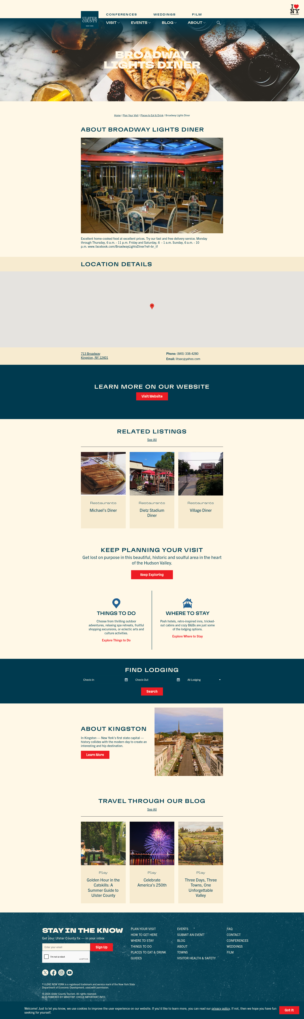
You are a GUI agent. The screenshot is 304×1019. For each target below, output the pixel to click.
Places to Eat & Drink (151, 115)
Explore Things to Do (116, 640)
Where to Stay (142, 940)
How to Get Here (144, 935)
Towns (182, 952)
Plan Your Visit (130, 115)
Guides (136, 958)
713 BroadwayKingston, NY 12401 (94, 355)
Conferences (121, 14)
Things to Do (141, 946)
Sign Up (102, 947)
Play (103, 873)
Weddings (164, 14)
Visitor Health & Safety (196, 958)
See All (152, 440)
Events (139, 23)
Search (152, 691)
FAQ (230, 929)
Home (117, 115)
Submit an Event (190, 935)
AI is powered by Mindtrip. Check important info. (74, 996)
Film (197, 14)
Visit (111, 23)
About (195, 23)
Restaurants (103, 503)
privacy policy (221, 1008)
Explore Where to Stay (187, 636)
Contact (234, 935)
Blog (167, 23)
